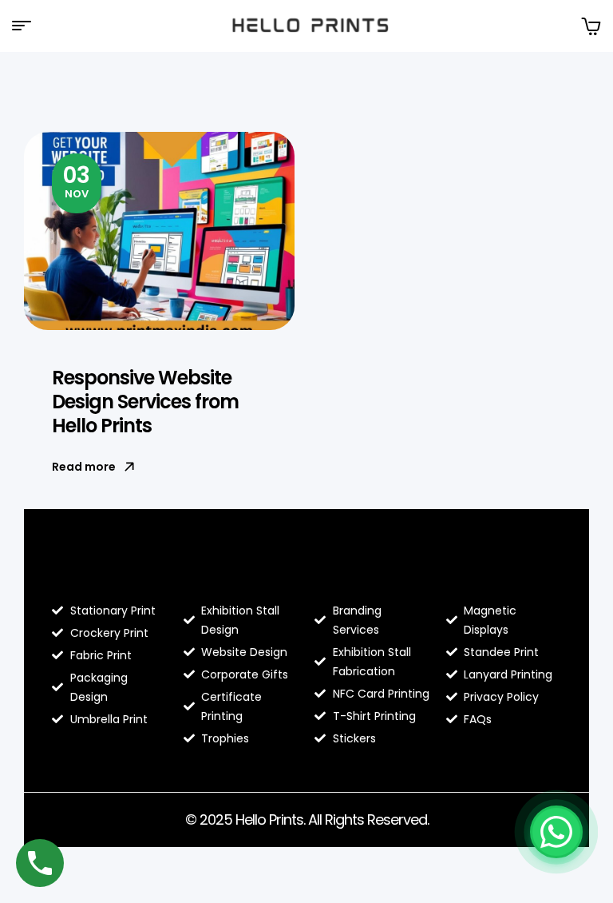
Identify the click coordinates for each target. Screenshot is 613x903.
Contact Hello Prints (497, 569)
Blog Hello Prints (88, 569)
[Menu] (27, 25)
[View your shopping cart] (590, 26)
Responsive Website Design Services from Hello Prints (145, 401)
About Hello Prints (226, 569)
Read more (84, 467)
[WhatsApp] (556, 832)
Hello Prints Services (354, 569)
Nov (76, 180)
